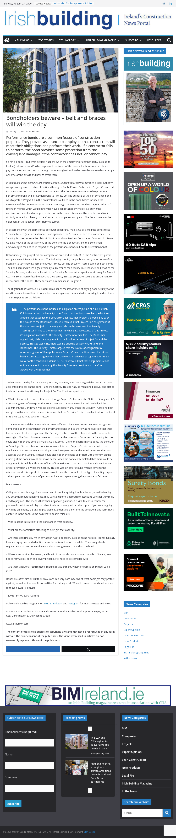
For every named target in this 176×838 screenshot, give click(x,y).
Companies (130, 618)
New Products (131, 641)
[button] (31, 40)
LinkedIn (57, 603)
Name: (9, 754)
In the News (21, 40)
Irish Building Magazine (100, 40)
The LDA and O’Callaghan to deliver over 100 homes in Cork (100, 743)
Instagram (73, 603)
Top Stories (46, 40)
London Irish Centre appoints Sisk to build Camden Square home (71, 5)
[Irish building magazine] (88, 18)
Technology (67, 40)
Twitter (48, 603)
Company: (11, 777)
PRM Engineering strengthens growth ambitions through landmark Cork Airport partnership (101, 772)
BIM (126, 612)
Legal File (129, 646)
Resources (154, 40)
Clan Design (89, 831)
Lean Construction (134, 635)
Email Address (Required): (21, 732)
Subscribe (131, 40)
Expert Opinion (132, 629)
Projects (128, 624)
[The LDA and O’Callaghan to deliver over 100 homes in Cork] (76, 741)
